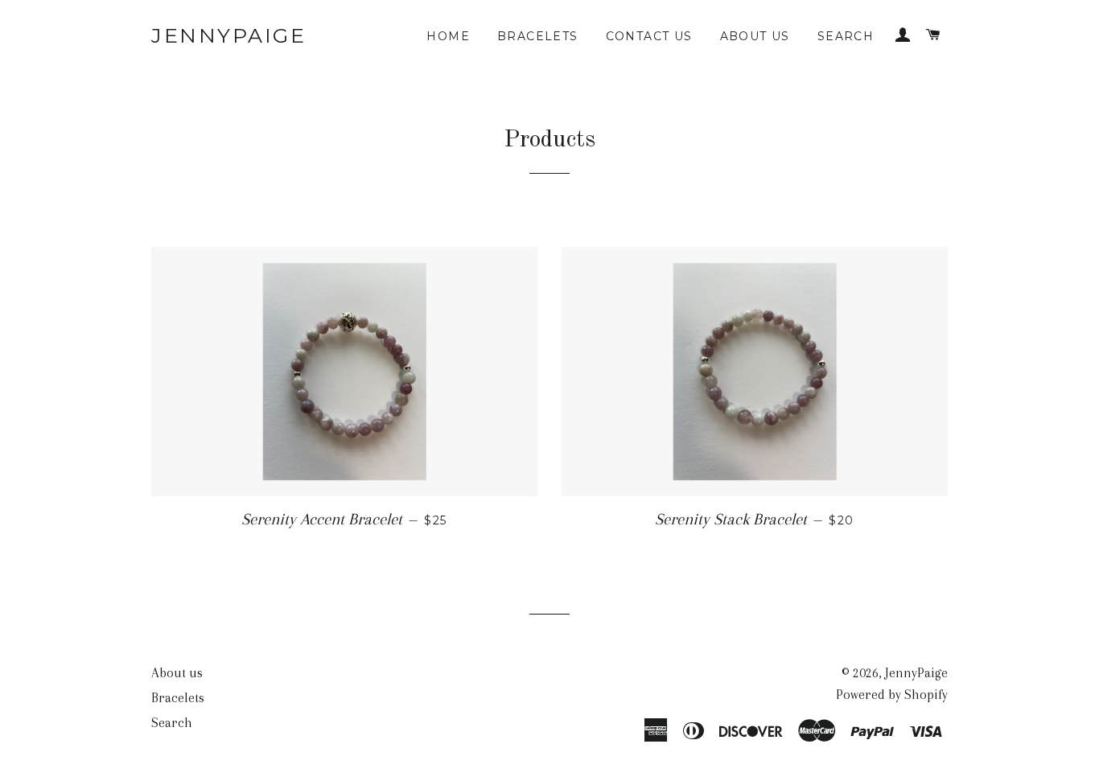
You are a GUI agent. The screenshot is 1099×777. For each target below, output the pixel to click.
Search (845, 36)
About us (755, 36)
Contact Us (649, 36)
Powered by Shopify (892, 694)
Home (448, 36)
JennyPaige (228, 35)
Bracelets (537, 36)
